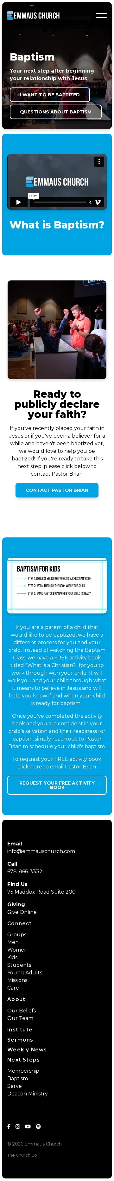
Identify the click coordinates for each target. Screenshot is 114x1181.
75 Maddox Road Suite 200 (41, 892)
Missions (17, 980)
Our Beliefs (21, 1011)
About (16, 999)
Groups (16, 935)
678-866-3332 (24, 872)
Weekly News (27, 1050)
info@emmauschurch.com (41, 851)
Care (13, 988)
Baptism (17, 1078)
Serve (14, 1086)
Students (19, 965)
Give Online (22, 912)
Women (17, 950)
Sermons (20, 1040)
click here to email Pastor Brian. (57, 767)
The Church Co (22, 1155)
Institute (20, 1030)
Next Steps (23, 1060)
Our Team (20, 1018)
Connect (19, 924)
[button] (101, 15)
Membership (23, 1071)
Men (13, 942)
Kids (12, 957)
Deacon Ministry (27, 1094)
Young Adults (24, 973)
